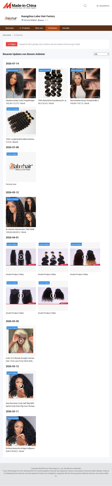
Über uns (39, 28)
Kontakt (66, 28)
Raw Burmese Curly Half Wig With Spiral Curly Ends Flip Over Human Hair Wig (20, 406)
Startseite (9, 28)
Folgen (13, 44)
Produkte (26, 28)
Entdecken (52, 28)
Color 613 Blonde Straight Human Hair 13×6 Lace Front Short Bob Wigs (20, 361)
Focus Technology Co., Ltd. (53, 468)
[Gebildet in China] (20, 5)
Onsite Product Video (15, 274)
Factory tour (11, 184)
